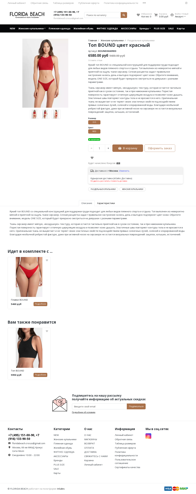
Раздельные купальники (103, 189)
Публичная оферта (88, 2)
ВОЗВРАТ (89, 443)
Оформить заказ (160, 148)
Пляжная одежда (59, 28)
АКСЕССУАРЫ (128, 28)
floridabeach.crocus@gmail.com (68, 18)
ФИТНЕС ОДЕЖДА (107, 28)
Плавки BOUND (19, 299)
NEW (12, 28)
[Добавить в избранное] (92, 157)
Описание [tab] (86, 203)
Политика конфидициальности (121, 2)
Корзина (89, 460)
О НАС (87, 434)
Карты (181, 28)
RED (94, 131)
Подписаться (136, 406)
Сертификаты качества (127, 467)
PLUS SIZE (159, 28)
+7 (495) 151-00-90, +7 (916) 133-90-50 (66, 13)
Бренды (144, 28)
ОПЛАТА (89, 447)
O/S (94, 122)
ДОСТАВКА (90, 451)
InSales (61, 488)
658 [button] (118, 163)
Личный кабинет (17, 2)
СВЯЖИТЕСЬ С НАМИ (96, 456)
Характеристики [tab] (106, 203)
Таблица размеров (63, 2)
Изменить (124, 170)
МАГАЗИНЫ (90, 439)
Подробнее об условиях (83, 412)
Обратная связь (39, 2)
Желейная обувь (83, 28)
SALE (171, 28)
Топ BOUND (17, 370)
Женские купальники (31, 28)
